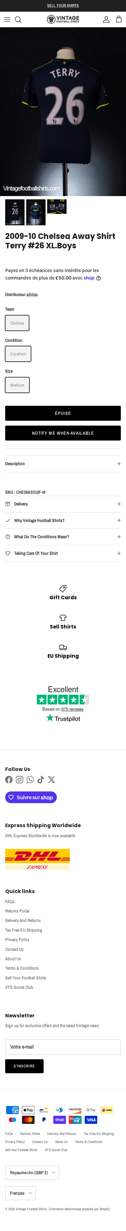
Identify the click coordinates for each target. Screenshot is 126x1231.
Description (15, 463)
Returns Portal (17, 911)
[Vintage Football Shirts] (63, 19)
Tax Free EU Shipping (23, 930)
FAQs (10, 901)
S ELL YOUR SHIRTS (63, 5)
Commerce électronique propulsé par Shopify (79, 1209)
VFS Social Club (19, 987)
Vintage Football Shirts (31, 1209)
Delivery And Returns (23, 920)
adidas (32, 294)
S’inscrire (24, 1066)
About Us (13, 959)
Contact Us (14, 949)
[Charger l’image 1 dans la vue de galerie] (63, 111)
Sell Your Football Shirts (25, 978)
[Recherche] (21, 19)
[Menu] (7, 19)
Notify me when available (63, 433)
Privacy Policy (17, 939)
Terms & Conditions (22, 968)
